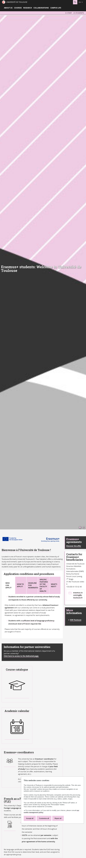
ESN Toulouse (75, 620)
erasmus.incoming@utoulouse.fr (78, 595)
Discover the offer (73, 546)
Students (79, 13)
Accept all (29, 818)
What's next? (54, 585)
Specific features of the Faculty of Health (44, 585)
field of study (54, 596)
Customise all (44, 818)
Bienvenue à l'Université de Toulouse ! (26, 550)
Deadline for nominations (33, 585)
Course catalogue (17, 669)
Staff (69, 13)
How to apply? (20, 585)
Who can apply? (8, 585)
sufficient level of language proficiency (38, 620)
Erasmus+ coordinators (19, 752)
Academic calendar (17, 711)
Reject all (58, 818)
